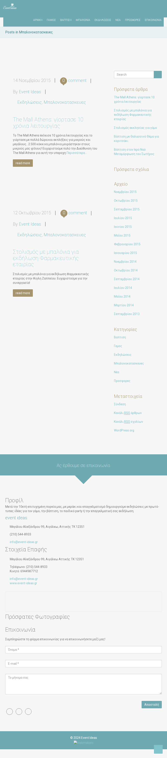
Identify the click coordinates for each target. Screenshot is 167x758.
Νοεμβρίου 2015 (125, 192)
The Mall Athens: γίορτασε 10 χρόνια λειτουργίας (48, 122)
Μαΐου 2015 (122, 235)
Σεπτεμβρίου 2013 (127, 314)
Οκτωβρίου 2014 (126, 270)
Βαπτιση (120, 337)
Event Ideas (30, 91)
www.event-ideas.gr (23, 583)
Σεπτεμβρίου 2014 (127, 279)
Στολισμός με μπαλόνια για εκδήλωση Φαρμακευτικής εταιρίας (46, 258)
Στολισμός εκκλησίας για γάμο (135, 127)
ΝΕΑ (118, 20)
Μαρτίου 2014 (124, 305)
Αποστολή (151, 704)
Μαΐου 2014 (122, 296)
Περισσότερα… (76, 153)
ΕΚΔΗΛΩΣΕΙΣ (103, 20)
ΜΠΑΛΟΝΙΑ (83, 20)
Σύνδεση (120, 404)
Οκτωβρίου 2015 (126, 200)
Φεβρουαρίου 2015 (127, 244)
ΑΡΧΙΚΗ (37, 20)
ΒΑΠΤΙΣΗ (66, 20)
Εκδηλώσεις (29, 102)
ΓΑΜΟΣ (51, 20)
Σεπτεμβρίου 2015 (127, 209)
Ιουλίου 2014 (123, 288)
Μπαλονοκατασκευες (65, 102)
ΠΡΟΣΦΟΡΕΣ (132, 20)
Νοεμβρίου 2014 (125, 261)
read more (23, 163)
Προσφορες (122, 381)
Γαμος (118, 346)
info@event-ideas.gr (24, 542)
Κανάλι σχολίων (128, 421)
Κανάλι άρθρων (128, 413)
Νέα (116, 372)
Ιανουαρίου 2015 (125, 253)
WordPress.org (124, 430)
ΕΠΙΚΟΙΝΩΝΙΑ (153, 20)
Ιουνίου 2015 (123, 226)
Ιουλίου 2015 (123, 218)
